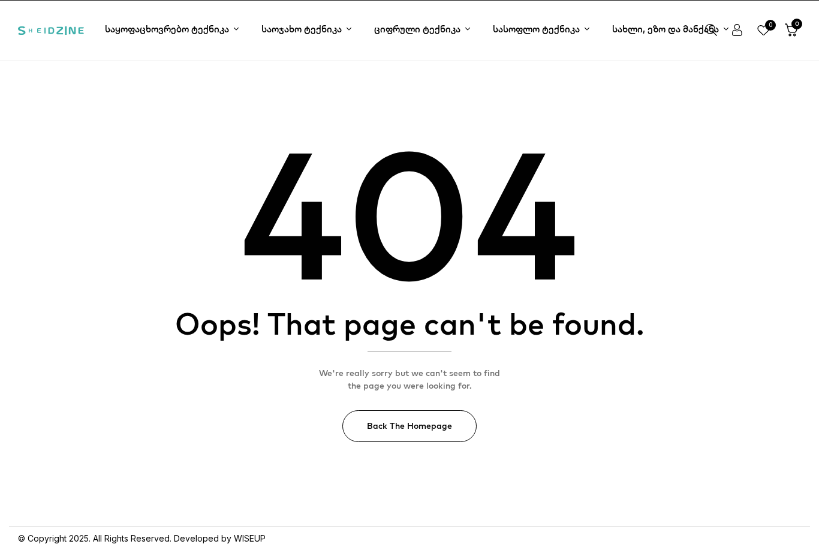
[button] (791, 30)
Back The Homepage (409, 425)
